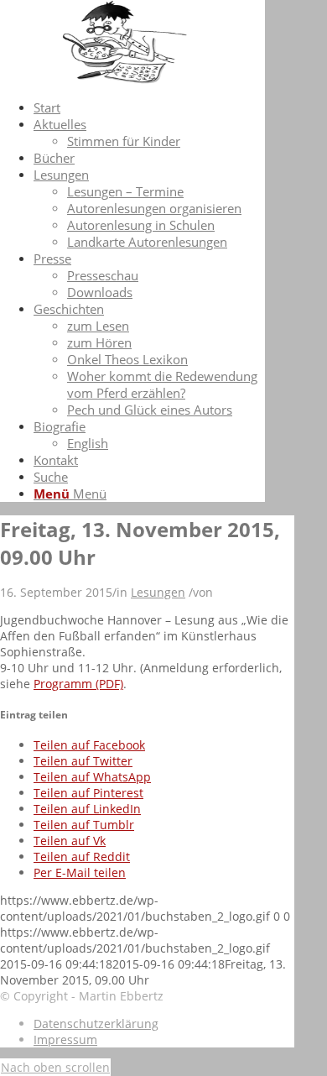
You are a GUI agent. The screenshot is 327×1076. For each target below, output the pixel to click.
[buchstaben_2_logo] (126, 79)
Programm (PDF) (78, 684)
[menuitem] (149, 107)
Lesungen (158, 592)
